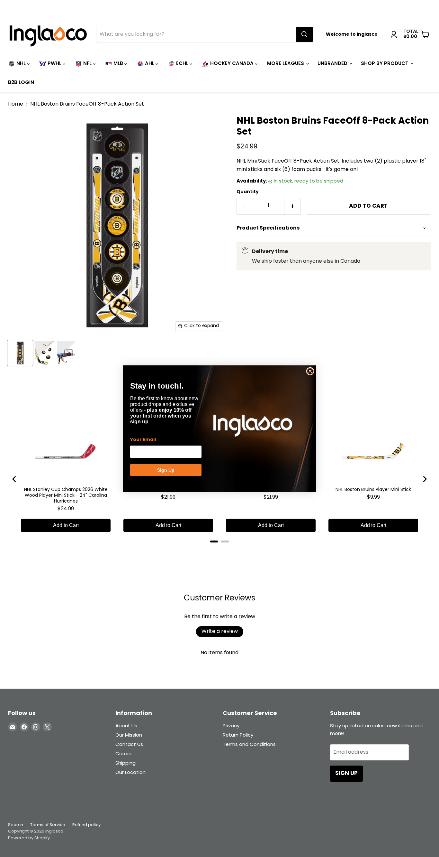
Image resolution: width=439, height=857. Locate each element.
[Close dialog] (310, 371)
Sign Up (166, 470)
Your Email (143, 440)
